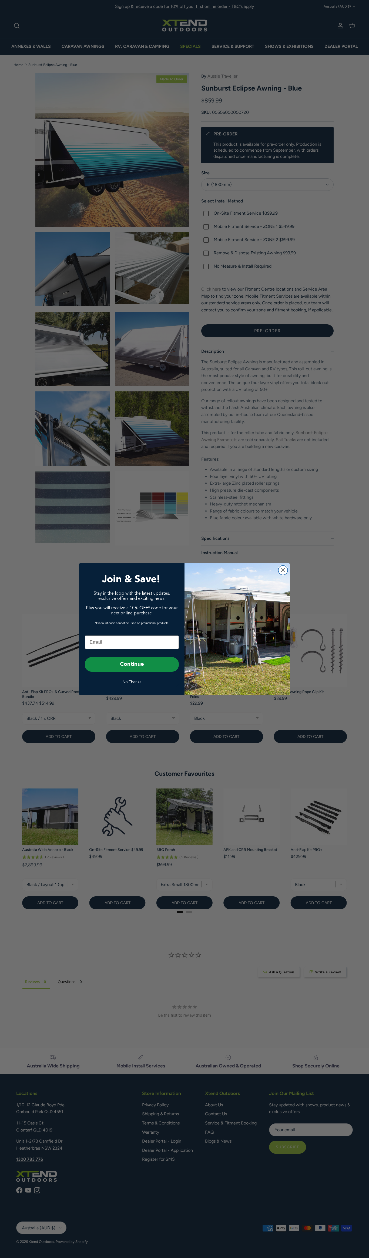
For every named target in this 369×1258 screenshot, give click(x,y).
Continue (132, 664)
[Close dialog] (283, 570)
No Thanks (132, 682)
